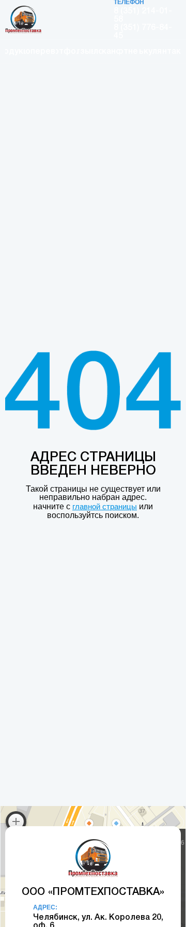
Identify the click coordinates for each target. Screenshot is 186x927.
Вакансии (110, 51)
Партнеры (128, 51)
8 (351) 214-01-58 (143, 15)
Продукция (15, 51)
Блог (97, 51)
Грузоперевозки (41, 51)
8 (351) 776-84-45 (143, 32)
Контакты (171, 51)
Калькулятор (150, 51)
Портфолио (67, 51)
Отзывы (85, 51)
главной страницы (104, 506)
